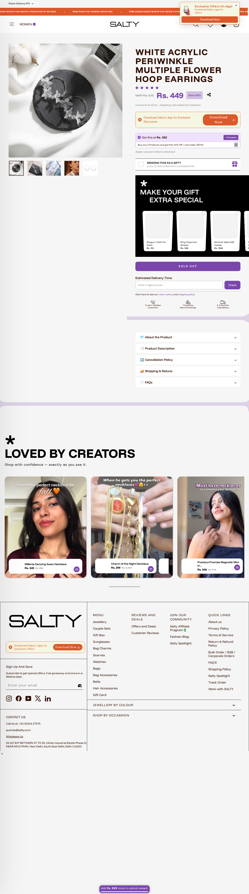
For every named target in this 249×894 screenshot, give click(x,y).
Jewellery (100, 622)
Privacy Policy (218, 628)
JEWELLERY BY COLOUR (113, 705)
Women (26, 24)
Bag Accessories (105, 675)
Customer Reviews (145, 633)
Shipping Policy (219, 669)
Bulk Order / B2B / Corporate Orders (221, 654)
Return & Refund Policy (220, 643)
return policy (166, 294)
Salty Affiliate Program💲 (179, 628)
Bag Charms (102, 648)
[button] (148, 87)
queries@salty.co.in (18, 730)
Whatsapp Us (14, 736)
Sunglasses (101, 642)
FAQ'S (212, 662)
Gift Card (99, 695)
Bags (96, 668)
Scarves (99, 655)
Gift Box (99, 635)
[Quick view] (77, 569)
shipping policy (186, 294)
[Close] (236, 5)
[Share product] (209, 94)
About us (215, 622)
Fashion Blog (179, 637)
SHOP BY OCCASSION (111, 715)
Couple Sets (101, 628)
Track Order (217, 682)
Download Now (218, 119)
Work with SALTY (220, 689)
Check (232, 285)
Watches (99, 662)
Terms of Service (220, 635)
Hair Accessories (105, 688)
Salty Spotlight (181, 643)
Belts (96, 681)
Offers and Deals (144, 626)
